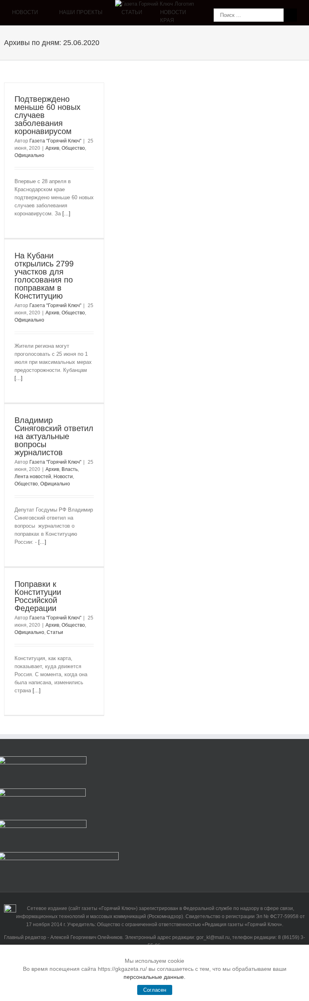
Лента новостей (32, 476)
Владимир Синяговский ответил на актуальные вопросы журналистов (53, 436)
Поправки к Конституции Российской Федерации (37, 596)
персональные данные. (154, 977)
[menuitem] (35, 16)
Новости (63, 476)
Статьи (55, 632)
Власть (70, 469)
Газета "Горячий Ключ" (55, 141)
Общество (73, 148)
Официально (29, 155)
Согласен (154, 990)
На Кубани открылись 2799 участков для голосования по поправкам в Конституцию (44, 275)
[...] (66, 214)
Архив (52, 148)
